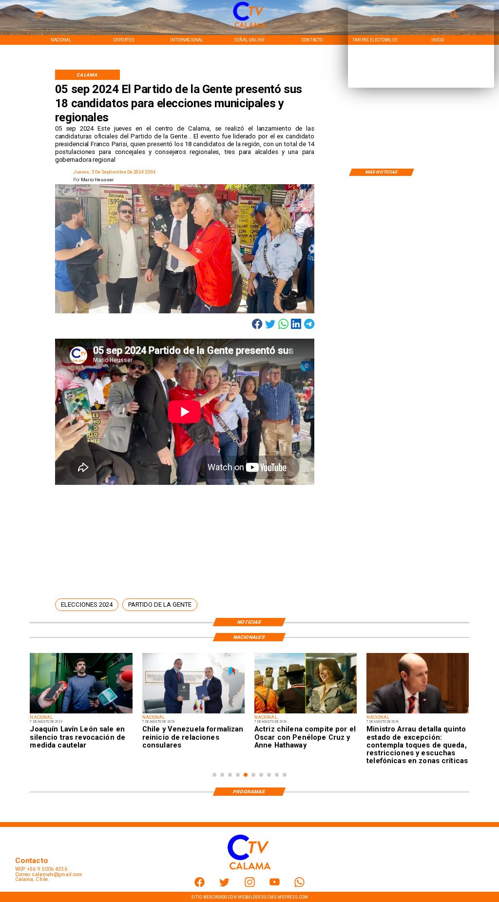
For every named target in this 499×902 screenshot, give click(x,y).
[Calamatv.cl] (40, 18)
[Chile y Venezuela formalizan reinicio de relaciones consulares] (193, 712)
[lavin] (81, 712)
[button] (86, 604)
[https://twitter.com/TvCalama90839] (224, 885)
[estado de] (417, 712)
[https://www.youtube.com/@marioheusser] (275, 885)
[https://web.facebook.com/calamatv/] (200, 885)
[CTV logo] (249, 28)
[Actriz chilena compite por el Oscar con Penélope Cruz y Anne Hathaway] (305, 712)
